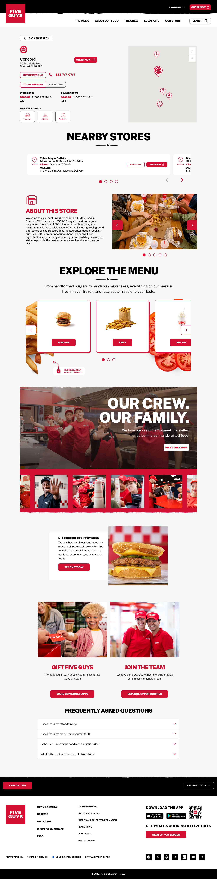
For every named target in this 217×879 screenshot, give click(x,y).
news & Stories (47, 806)
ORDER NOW (198, 7)
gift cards (44, 821)
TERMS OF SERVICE (37, 857)
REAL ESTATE (85, 834)
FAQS (40, 836)
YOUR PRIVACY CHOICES (68, 857)
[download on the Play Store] (176, 816)
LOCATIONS (151, 20)
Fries (122, 342)
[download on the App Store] (155, 816)
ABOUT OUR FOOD (106, 20)
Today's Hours (33, 84)
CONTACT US (17, 785)
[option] (99, 164)
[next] (182, 180)
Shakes (181, 342)
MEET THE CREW (176, 447)
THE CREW (131, 20)
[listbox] (108, 164)
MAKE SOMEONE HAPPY (72, 694)
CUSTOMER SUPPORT (89, 813)
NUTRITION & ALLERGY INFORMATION (97, 820)
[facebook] (149, 857)
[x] (158, 857)
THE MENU (82, 20)
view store (137, 165)
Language (174, 7)
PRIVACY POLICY (14, 857)
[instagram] (175, 857)
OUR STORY (173, 20)
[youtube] (193, 857)
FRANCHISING (85, 827)
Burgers (63, 342)
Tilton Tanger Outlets (53, 158)
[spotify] (166, 857)
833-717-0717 (65, 74)
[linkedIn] (184, 857)
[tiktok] (202, 857)
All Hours (56, 84)
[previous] (167, 180)
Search (197, 20)
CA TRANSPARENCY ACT (97, 857)
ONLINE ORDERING (87, 806)
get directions (34, 76)
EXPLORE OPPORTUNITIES (144, 694)
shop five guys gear (50, 828)
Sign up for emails (166, 834)
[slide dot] (100, 181)
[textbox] (81, 552)
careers (42, 814)
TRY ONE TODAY (74, 567)
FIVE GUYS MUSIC (87, 840)
